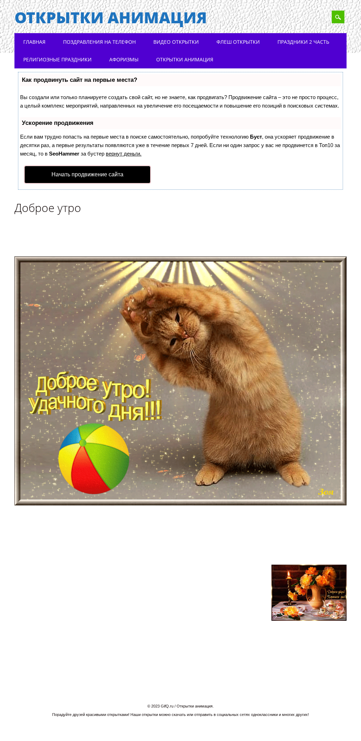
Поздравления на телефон (99, 41)
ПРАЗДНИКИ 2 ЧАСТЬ (303, 41)
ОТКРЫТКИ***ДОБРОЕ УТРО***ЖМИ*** (172, 537)
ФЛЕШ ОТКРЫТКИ (238, 41)
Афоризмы (124, 59)
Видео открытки (176, 41)
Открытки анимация (110, 17)
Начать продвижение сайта (87, 174)
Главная (34, 41)
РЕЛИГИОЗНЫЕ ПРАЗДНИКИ (57, 59)
